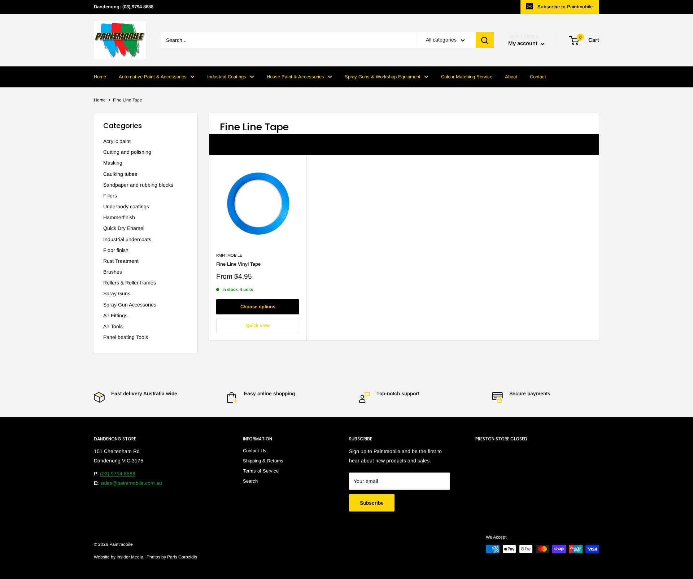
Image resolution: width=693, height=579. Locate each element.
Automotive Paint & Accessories (153, 76)
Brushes (112, 272)
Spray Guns (116, 293)
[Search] (485, 40)
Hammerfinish (119, 217)
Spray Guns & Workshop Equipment (382, 76)
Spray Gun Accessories (129, 305)
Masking (112, 163)
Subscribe (372, 503)
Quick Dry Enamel (123, 228)
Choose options (257, 306)
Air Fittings (115, 315)
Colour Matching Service (466, 76)
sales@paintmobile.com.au (131, 483)
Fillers (110, 196)
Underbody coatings (126, 206)
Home (100, 76)
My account (523, 43)
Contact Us (254, 450)
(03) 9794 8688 (117, 473)
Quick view (258, 325)
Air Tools (113, 326)
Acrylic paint (117, 141)
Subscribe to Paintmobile (565, 6)
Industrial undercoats (127, 239)
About (511, 76)
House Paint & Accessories (295, 76)
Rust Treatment (121, 261)
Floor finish (115, 250)
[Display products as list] (584, 144)
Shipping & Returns (263, 460)
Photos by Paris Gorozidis (172, 557)
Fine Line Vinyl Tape (238, 264)
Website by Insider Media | (120, 557)
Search (250, 481)
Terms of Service (261, 471)
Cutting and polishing (127, 152)
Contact (538, 76)
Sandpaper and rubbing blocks (138, 185)
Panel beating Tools (125, 337)
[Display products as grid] (573, 144)
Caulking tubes (120, 174)
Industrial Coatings (226, 76)
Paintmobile (229, 255)
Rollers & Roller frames (129, 283)
